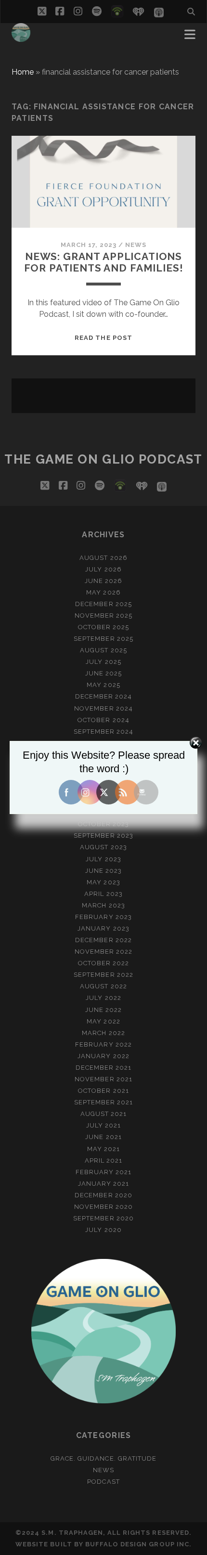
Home (23, 72)
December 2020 (103, 1195)
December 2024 (103, 696)
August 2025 (103, 650)
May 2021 (103, 1149)
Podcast (103, 1481)
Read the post (103, 337)
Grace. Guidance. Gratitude (103, 1458)
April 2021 (103, 1160)
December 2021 (104, 1067)
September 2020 (103, 1218)
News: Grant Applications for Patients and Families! (103, 262)
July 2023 (103, 859)
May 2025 (103, 684)
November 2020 (103, 1206)
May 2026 (103, 592)
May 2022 (103, 1021)
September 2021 (103, 1102)
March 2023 (103, 905)
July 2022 (103, 997)
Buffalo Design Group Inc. (138, 1544)
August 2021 (103, 1113)
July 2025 (103, 661)
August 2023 (103, 847)
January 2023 (103, 928)
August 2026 (103, 557)
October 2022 (103, 963)
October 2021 (103, 1090)
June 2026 (103, 580)
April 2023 (103, 893)
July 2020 (103, 1229)
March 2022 (103, 1033)
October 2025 (103, 627)
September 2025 (103, 638)
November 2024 (103, 708)
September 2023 (103, 835)
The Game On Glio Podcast (103, 459)
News (135, 244)
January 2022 (103, 1056)
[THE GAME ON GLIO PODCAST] (21, 37)
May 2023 (103, 882)
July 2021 (103, 1125)
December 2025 (103, 604)
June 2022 (103, 1009)
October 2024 (103, 720)
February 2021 (104, 1172)
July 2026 (103, 569)
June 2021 (103, 1136)
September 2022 (103, 974)
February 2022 (103, 1044)
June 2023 (103, 870)
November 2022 (104, 951)
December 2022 (103, 940)
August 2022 (103, 986)
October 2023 (103, 824)
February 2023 (103, 916)
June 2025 (103, 673)
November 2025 (104, 615)
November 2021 (103, 1079)
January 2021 (103, 1183)
